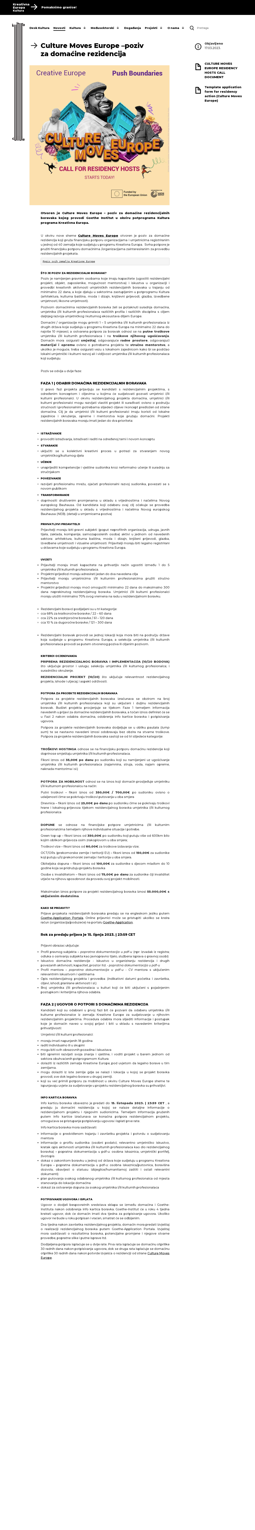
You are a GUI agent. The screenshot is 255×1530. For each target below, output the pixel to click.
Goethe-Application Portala (62, 918)
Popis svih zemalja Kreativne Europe (69, 261)
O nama (173, 28)
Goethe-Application (118, 922)
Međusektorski (102, 28)
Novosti (59, 28)
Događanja (132, 28)
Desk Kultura (39, 28)
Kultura (75, 28)
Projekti (151, 28)
